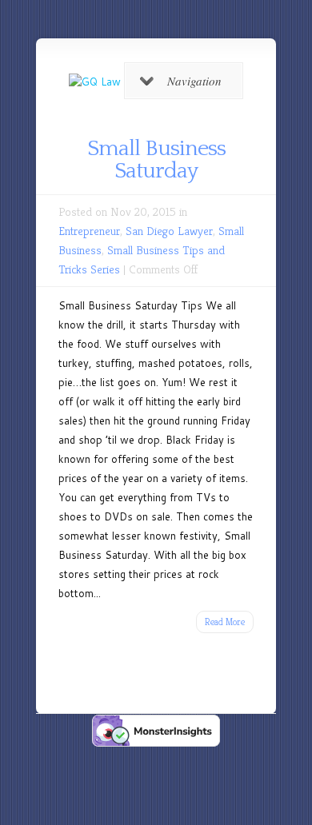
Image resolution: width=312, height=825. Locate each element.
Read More (225, 622)
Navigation (194, 81)
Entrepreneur (89, 230)
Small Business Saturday (156, 159)
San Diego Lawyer (169, 230)
